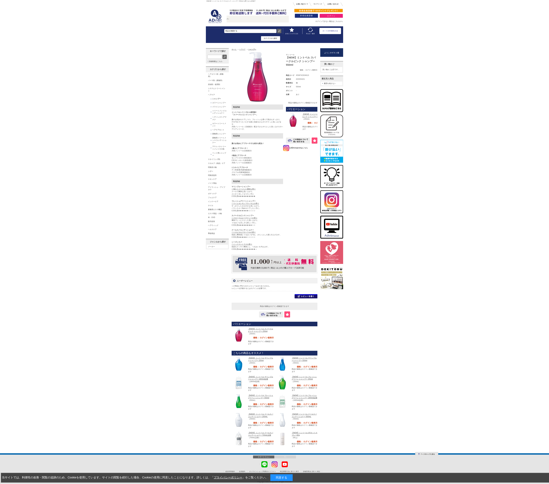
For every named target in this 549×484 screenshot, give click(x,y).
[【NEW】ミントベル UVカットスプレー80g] (282, 439)
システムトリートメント (216, 89)
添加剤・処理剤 (214, 84)
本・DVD (211, 217)
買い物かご (329, 64)
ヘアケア (211, 95)
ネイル (210, 206)
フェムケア (212, 197)
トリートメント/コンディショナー (219, 112)
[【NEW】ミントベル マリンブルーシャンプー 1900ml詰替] (239, 382)
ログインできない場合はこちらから (329, 21)
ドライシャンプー (219, 107)
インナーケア (213, 201)
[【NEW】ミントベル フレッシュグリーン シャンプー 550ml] (239, 401)
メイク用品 (212, 183)
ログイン (253, 288)
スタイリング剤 (214, 159)
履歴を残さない (330, 83)
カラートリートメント (219, 125)
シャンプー (216, 99)
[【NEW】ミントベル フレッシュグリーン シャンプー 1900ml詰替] (282, 401)
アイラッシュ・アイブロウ (216, 188)
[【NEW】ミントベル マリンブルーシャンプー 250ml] (239, 364)
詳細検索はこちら (215, 61)
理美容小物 (212, 167)
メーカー (211, 247)
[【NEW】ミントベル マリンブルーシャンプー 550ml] (282, 364)
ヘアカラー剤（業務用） (215, 75)
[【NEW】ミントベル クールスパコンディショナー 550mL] (282, 420)
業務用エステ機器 (215, 210)
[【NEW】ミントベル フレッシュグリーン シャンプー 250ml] (282, 382)
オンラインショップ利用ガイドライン (262, 471)
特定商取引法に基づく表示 (289, 471)
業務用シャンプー (219, 134)
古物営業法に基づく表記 (311, 471)
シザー (210, 171)
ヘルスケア (212, 229)
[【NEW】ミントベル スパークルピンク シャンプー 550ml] (257, 77)
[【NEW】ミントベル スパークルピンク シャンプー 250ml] (293, 120)
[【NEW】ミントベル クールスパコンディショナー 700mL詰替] (239, 438)
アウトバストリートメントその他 (219, 148)
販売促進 (211, 221)
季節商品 (211, 233)
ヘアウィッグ (213, 225)
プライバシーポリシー (228, 477)
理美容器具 (212, 175)
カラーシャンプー (219, 103)
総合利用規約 (230, 471)
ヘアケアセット (218, 130)
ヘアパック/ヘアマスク (219, 118)
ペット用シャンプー (219, 154)
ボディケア (212, 194)
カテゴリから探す (218, 69)
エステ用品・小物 (215, 214)
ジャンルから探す (218, 242)
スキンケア (212, 179)
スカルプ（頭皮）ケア (216, 163)
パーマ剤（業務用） (215, 80)
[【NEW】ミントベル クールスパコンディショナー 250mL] (239, 420)
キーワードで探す (218, 51)
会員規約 (242, 471)
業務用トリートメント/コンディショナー (219, 140)
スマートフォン (264, 457)
